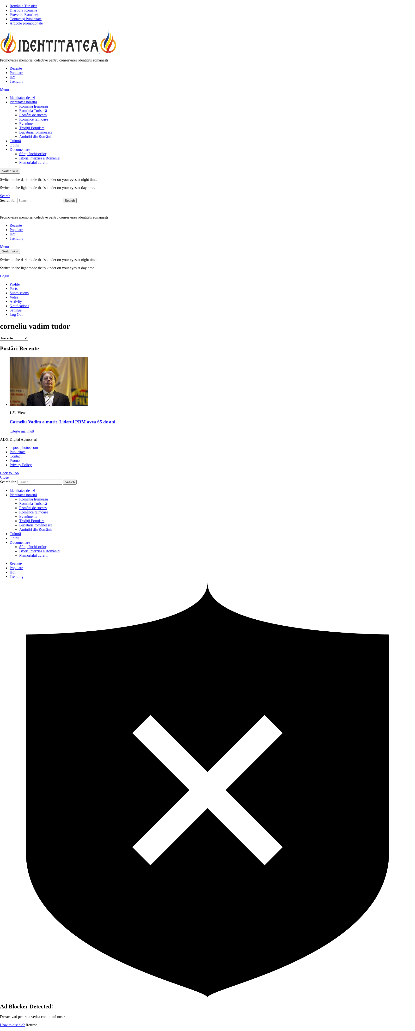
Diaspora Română (23, 10)
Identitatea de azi (22, 98)
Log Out (16, 314)
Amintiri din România (35, 136)
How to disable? (12, 1025)
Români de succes (33, 115)
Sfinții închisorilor (32, 154)
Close (4, 477)
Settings (16, 310)
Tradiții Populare (31, 128)
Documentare (20, 149)
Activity (16, 301)
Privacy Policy (21, 465)
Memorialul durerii (33, 162)
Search (70, 200)
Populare (16, 73)
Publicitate (17, 452)
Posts (14, 289)
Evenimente (28, 124)
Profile (15, 284)
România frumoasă (33, 106)
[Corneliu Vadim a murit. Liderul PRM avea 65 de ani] (212, 382)
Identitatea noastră (23, 102)
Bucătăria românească (35, 132)
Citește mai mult (22, 431)
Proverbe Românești (25, 14)
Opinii (14, 145)
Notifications (19, 306)
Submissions (19, 293)
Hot (12, 77)
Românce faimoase (33, 119)
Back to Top (9, 473)
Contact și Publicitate (26, 19)
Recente (16, 68)
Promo (15, 460)
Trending (16, 81)
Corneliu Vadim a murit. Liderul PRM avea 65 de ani (62, 421)
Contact (15, 456)
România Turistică (23, 6)
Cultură (15, 141)
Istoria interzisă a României (39, 158)
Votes (14, 297)
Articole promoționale (26, 23)
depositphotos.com (24, 447)
